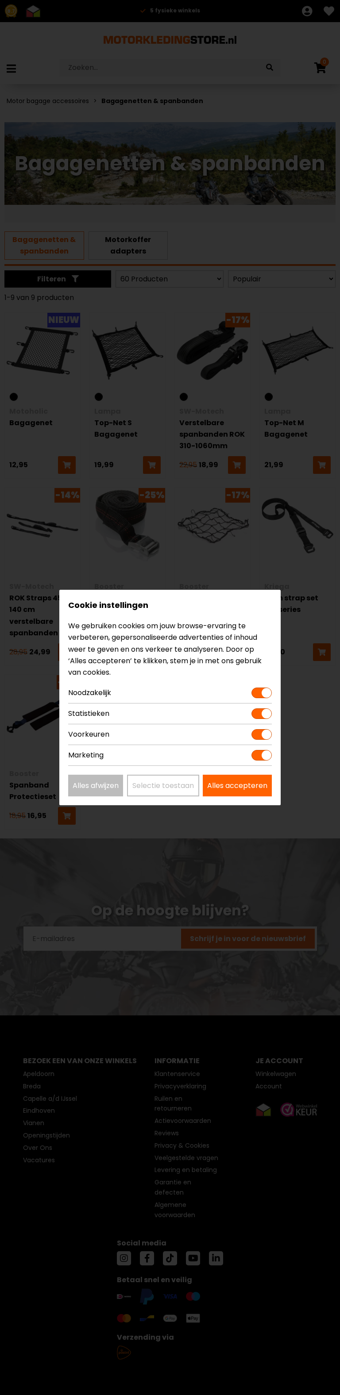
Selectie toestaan (163, 785)
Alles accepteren (237, 785)
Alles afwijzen (96, 785)
